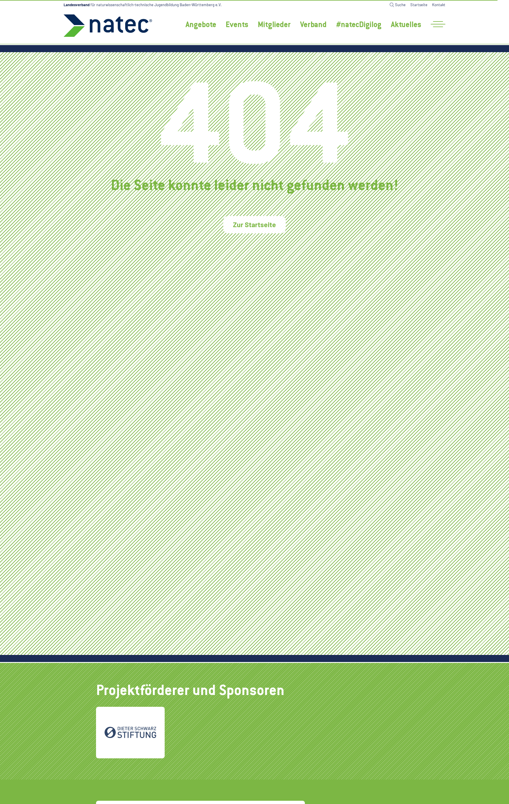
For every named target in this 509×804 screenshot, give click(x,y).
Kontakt (438, 4)
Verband (313, 25)
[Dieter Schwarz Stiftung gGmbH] (130, 732)
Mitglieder (274, 25)
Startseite (418, 4)
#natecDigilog (358, 25)
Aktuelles (406, 25)
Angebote (201, 25)
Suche (400, 4)
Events (237, 25)
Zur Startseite (254, 224)
